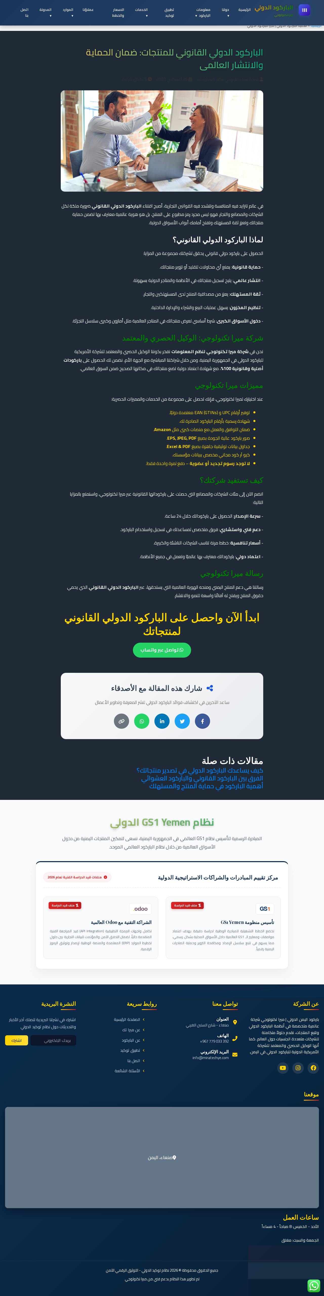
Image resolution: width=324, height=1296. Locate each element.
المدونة (45, 9)
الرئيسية (316, 25)
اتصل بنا (24, 12)
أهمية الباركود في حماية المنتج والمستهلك (206, 786)
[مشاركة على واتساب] (141, 721)
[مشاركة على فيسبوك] (202, 721)
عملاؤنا (88, 9)
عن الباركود (131, 1040)
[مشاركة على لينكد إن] (162, 721)
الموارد (68, 9)
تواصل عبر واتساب (159, 650)
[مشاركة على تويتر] (182, 721)
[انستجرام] (298, 1068)
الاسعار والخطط (118, 12)
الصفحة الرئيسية (127, 1019)
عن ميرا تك (131, 1030)
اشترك (16, 1040)
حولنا (225, 9)
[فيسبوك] (313, 1068)
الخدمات (141, 9)
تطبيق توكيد (169, 12)
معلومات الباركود (203, 12)
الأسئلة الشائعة (127, 1071)
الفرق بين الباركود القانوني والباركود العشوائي (202, 778)
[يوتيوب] (283, 1068)
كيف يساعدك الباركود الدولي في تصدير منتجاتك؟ (200, 770)
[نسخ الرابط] (121, 721)
